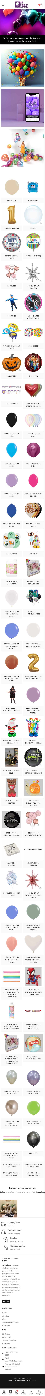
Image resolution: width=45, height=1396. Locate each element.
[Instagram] (8, 1301)
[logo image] (21, 4)
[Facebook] (4, 1301)
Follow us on (22, 1188)
